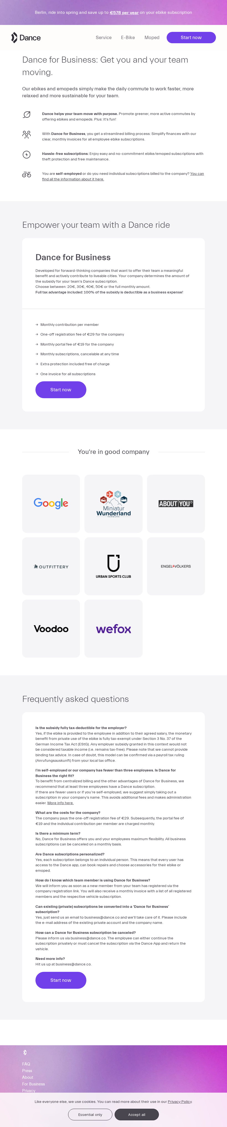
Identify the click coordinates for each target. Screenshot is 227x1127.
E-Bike (128, 37)
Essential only (90, 1114)
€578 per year (124, 13)
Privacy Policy (180, 1102)
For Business (33, 1084)
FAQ (26, 1064)
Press (27, 1071)
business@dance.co (102, 917)
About (27, 1078)
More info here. (60, 803)
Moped (152, 37)
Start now (191, 37)
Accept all (136, 1114)
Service (104, 37)
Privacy (28, 1091)
